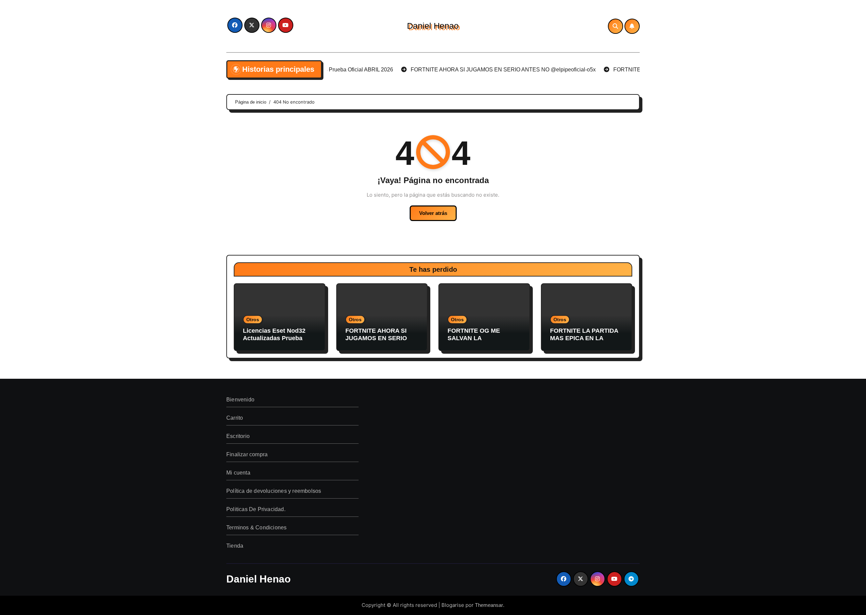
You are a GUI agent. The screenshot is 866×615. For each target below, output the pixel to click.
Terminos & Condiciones (256, 527)
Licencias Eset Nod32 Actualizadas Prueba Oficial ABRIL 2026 (274, 338)
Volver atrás (433, 213)
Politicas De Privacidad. (256, 509)
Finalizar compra (247, 454)
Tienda (234, 546)
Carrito (234, 418)
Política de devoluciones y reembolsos (273, 491)
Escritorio (238, 436)
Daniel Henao (433, 25)
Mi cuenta (238, 473)
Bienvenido (240, 399)
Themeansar (489, 605)
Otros (252, 319)
